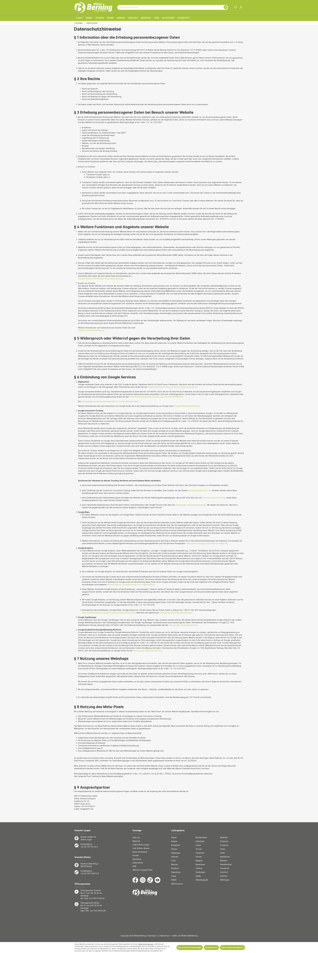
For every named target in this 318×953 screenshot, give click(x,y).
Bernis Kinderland (140, 852)
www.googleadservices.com (200, 490)
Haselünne (200, 853)
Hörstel (199, 857)
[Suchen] (225, 7)
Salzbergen (200, 872)
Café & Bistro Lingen (141, 845)
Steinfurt (223, 876)
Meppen (199, 861)
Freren (198, 845)
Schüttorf (224, 872)
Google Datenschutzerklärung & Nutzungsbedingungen (101, 279)
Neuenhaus (200, 864)
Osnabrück (224, 868)
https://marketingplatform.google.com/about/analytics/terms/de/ (108, 613)
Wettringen (224, 880)
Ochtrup (199, 868)
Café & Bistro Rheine (141, 848)
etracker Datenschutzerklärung (91, 330)
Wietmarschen (177, 884)
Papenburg (175, 872)
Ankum (174, 837)
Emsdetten (175, 845)
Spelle (198, 876)
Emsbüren (224, 841)
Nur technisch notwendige (189, 947)
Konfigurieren (211, 947)
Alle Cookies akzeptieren (232, 947)
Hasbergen (175, 853)
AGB (134, 866)
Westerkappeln (202, 880)
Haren (222, 849)
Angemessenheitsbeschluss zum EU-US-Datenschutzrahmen (172, 387)
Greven (174, 849)
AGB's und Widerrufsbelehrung (185, 936)
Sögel (173, 876)
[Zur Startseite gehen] (93, 7)
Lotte (173, 861)
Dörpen (174, 841)
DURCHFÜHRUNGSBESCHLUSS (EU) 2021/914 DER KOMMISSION (156, 397)
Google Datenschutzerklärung (187, 406)
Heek (222, 853)
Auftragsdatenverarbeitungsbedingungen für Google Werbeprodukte (110, 401)
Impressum (137, 859)
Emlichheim (200, 841)
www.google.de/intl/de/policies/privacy (176, 613)
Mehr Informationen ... (147, 944)
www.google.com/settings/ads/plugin (190, 505)
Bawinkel (224, 837)
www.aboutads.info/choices (213, 498)
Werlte (174, 880)
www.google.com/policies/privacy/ (183, 625)
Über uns (136, 837)
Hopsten (174, 857)
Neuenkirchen (226, 864)
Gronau (199, 849)
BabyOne (136, 841)
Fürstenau (224, 845)
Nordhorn (175, 868)
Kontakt (136, 855)
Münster (174, 864)
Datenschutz (138, 863)
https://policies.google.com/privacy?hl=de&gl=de (206, 543)
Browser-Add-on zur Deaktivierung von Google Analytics (131, 584)
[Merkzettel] (235, 7)
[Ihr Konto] (240, 7)
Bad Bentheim (201, 837)
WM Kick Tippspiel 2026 (142, 870)
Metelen (223, 861)
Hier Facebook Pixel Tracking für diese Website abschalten (98, 776)
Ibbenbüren (225, 857)
